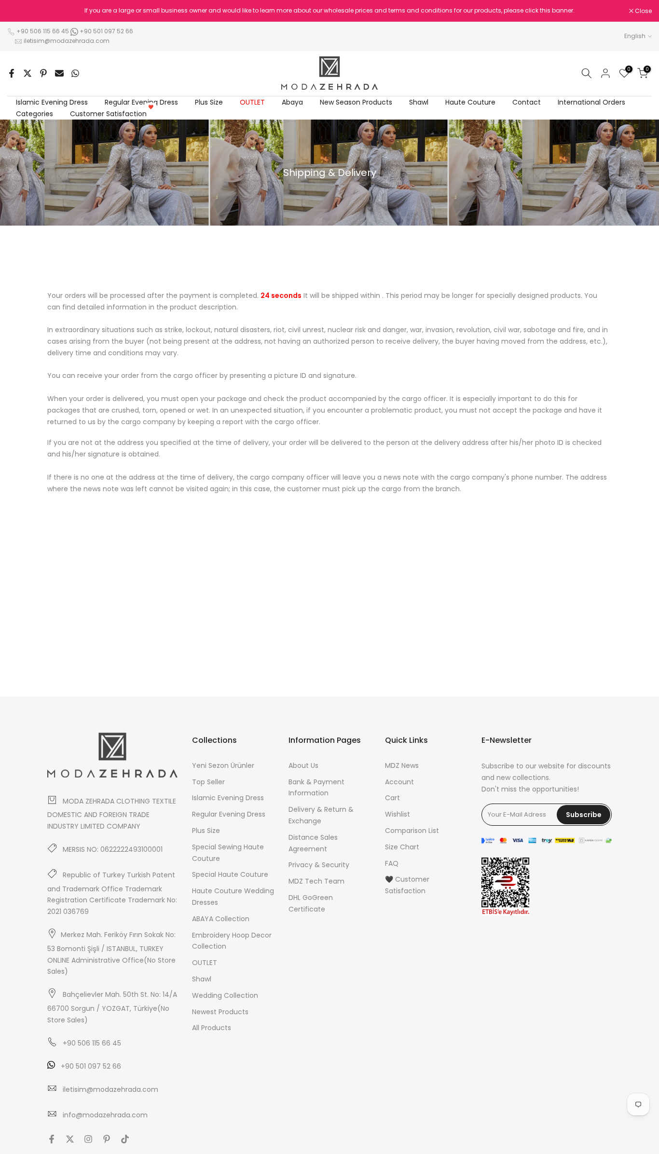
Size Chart (402, 847)
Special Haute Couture (230, 874)
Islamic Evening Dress (52, 102)
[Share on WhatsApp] (75, 73)
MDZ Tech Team (316, 881)
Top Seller (208, 782)
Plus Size (209, 102)
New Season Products (356, 102)
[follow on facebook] (51, 1139)
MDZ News (402, 765)
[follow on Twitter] (70, 1139)
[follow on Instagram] (88, 1139)
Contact (526, 102)
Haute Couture (470, 102)
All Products (211, 1028)
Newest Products (220, 1012)
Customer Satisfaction (112, 113)
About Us (303, 765)
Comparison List (412, 830)
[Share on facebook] (11, 73)
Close (21, 11)
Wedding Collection (225, 995)
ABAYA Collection (220, 919)
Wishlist (397, 814)
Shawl (418, 102)
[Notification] (329, 10)
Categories (34, 114)
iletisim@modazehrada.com (67, 41)
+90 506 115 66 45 (42, 31)
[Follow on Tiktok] (125, 1139)
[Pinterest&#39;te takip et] (106, 1139)
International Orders (591, 102)
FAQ (391, 863)
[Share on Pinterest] (43, 73)
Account (399, 782)
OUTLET (252, 102)
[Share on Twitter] (27, 73)
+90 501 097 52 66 (105, 31)
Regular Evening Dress (141, 102)
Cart (392, 798)
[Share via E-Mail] (59, 73)
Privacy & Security (318, 865)
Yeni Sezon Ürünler (223, 765)
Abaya (292, 102)
